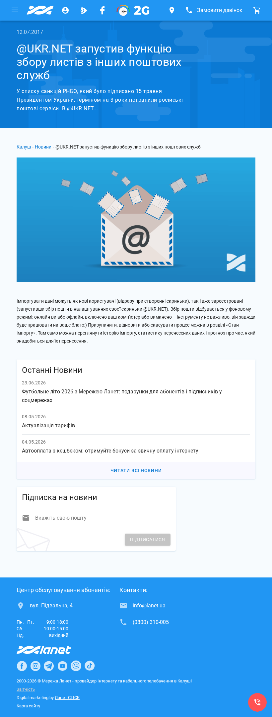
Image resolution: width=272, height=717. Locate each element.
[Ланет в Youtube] (62, 666)
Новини (43, 147)
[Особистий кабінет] (65, 10)
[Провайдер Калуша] (40, 10)
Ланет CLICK (67, 697)
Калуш (24, 147)
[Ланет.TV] (84, 10)
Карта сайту (28, 705)
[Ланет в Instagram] (35, 666)
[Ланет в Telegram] (48, 666)
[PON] (133, 10)
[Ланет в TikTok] (89, 666)
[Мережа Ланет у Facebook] (102, 10)
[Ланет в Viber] (76, 666)
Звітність (26, 689)
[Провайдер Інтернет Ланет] (52, 650)
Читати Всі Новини (136, 470)
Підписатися (147, 539)
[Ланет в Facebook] (22, 666)
